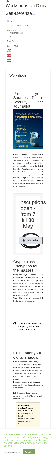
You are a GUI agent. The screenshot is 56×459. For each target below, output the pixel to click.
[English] (28, 49)
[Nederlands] (28, 58)
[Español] (28, 54)
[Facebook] (6, 1)
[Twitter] (8, 1)
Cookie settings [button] (12, 452)
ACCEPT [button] (29, 452)
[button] (33, 13)
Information (33, 240)
